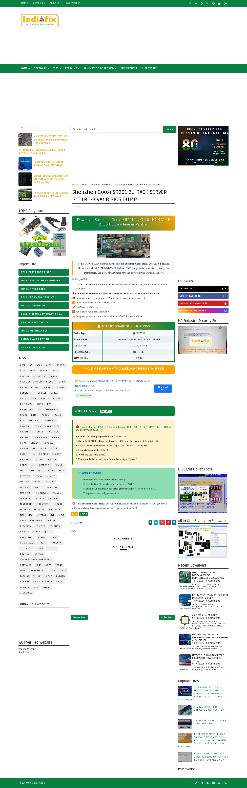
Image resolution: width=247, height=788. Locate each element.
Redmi (54, 537)
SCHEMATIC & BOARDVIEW (99, 68)
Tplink (37, 576)
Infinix (51, 470)
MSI (22, 515)
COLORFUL (47, 387)
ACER (23, 365)
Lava (36, 487)
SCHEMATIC (26, 548)
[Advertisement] (167, 35)
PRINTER (24, 532)
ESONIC (58, 415)
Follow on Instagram (193, 310)
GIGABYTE (36, 443)
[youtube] (219, 3)
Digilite (44, 398)
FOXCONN (25, 426)
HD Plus (43, 454)
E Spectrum (26, 409)
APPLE (49, 365)
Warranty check (42, 582)
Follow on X (187, 289)
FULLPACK (53, 432)
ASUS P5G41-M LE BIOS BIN (205, 615)
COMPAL (61, 387)
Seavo (39, 548)
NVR (52, 515)
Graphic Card (28, 448)
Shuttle (51, 548)
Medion (40, 498)
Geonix (55, 437)
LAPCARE (24, 487)
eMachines (52, 409)
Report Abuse (186, 769)
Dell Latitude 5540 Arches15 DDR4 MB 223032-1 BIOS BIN (210, 596)
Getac (23, 443)
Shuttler (25, 554)
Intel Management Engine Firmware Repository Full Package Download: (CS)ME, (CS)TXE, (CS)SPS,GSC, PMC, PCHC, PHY (202, 740)
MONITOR (25, 509)
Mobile (59, 504)
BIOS (55, 371)
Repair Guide (27, 543)
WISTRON (25, 587)
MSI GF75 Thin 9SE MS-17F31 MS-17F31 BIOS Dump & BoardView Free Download (51, 139)
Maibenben (42, 493)
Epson (45, 415)
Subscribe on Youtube (193, 303)
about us (54, 3)
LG (56, 487)
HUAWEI (59, 465)
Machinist (26, 493)
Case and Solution (31, 382)
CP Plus (42, 393)
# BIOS (83, 514)
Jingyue (37, 482)
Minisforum (44, 504)
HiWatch (52, 459)
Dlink (40, 404)
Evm (22, 420)
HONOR (24, 465)
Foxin (38, 426)
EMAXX (23, 415)
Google (49, 443)
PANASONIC (36, 520)
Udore (48, 576)
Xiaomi (46, 587)
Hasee (23, 454)
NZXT (61, 515)
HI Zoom (57, 454)
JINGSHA (24, 482)
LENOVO (47, 487)
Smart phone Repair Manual (36, 559)
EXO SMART (35, 420)
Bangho (44, 371)
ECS (40, 409)
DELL (33, 398)
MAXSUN (56, 493)
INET (40, 470)
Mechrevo (26, 498)
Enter (34, 415)
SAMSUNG (56, 543)
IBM (32, 470)
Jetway (38, 476)
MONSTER (39, 509)
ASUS (23, 371)
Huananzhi (45, 465)
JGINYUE (50, 476)
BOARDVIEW (39, 376)
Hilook (39, 459)
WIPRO (60, 582)
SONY (38, 565)
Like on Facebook (190, 296)
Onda (23, 520)
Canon (53, 376)
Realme (42, 537)
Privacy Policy (72, 3)
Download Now (163, 388)
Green (43, 448)
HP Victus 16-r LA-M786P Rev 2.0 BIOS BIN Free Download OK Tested (208, 658)
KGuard (50, 482)
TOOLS (62, 570)
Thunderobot (39, 570)
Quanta (48, 532)
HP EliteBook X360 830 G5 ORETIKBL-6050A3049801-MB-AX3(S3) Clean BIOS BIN (210, 637)
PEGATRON (25, 526)
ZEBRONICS (26, 593)
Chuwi (23, 387)
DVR (49, 404)
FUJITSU (39, 432)
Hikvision (25, 459)
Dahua (54, 393)
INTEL (62, 470)
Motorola (54, 509)
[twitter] (195, 3)
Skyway (39, 554)
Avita (33, 371)
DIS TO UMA (26, 404)
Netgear (41, 515)
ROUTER (43, 543)
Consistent (26, 393)
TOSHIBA (24, 576)
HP (33, 465)
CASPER (50, 382)
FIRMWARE (50, 420)
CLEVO (34, 387)
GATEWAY (25, 437)
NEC (30, 515)
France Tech (52, 426)
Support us (148, 68)
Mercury (53, 498)
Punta (36, 532)
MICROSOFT (26, 504)
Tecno (59, 565)
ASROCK (61, 365)
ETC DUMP (71, 68)
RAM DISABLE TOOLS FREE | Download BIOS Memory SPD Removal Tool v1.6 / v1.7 (211, 756)
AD (31, 365)
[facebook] (189, 3)
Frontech (25, 432)
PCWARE (51, 520)
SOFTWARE (40, 68)
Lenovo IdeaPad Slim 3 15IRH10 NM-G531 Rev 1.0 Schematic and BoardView (51, 179)
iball (23, 470)
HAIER (54, 448)
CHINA (62, 382)
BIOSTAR (24, 376)
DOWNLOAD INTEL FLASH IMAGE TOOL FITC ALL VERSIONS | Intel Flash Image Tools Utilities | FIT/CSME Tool (200, 693)
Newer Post (79, 617)
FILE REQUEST (129, 68)
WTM (36, 587)
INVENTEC (25, 476)
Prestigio (55, 526)
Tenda (23, 570)
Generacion (40, 437)
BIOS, (78, 206)
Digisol (57, 398)
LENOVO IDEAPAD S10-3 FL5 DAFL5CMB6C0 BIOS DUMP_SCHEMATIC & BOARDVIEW (208, 575)
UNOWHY (24, 582)
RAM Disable (27, 537)
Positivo (40, 526)
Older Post (167, 617)
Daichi (23, 398)
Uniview (60, 576)
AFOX (39, 365)
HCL (33, 454)
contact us (39, 3)
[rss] (207, 3)
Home (24, 3)
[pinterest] (201, 3)
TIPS (56, 68)
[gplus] (225, 3)
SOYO (48, 565)
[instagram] (213, 3)
